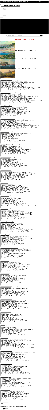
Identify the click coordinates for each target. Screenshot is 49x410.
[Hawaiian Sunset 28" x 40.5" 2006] (5, 240)
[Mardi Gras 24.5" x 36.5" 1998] (4, 280)
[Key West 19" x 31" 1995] (2, 252)
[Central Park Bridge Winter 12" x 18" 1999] (5, 175)
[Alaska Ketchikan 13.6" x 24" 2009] (4, 134)
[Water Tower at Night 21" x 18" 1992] (5, 383)
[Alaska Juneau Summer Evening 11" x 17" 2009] (6, 133)
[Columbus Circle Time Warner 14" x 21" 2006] (6, 191)
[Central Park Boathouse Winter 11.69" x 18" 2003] (6, 174)
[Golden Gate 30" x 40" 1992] (4, 225)
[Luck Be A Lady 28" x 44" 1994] (5, 262)
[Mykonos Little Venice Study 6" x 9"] (6, 294)
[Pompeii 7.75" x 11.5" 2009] (2, 325)
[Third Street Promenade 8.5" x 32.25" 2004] (5, 366)
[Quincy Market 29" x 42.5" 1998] (3, 328)
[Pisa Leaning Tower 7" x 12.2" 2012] (4, 399)
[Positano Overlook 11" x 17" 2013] (4, 402)
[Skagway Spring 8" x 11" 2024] (4, 105)
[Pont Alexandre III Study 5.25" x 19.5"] (5, 323)
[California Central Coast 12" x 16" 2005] (5, 153)
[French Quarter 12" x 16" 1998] (5, 223)
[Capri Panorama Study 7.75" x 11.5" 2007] (5, 158)
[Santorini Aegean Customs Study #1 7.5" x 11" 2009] (7, 344)
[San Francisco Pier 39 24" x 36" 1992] (4, 338)
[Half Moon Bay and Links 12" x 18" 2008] (8, 238)
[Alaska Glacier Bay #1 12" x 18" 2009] (4, 132)
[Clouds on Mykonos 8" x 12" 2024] (4, 116)
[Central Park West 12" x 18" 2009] (4, 183)
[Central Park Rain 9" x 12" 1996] (5, 168)
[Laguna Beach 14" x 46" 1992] (5, 256)
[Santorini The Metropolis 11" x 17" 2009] (5, 348)
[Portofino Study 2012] (3, 400)
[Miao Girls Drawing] (2, 284)
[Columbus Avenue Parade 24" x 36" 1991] (7, 303)
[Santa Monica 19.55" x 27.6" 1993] (3, 342)
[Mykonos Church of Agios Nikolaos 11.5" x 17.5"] (7, 291)
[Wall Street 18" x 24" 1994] (3, 380)
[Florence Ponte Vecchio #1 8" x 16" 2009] (5, 218)
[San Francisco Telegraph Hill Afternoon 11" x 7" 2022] (7, 68)
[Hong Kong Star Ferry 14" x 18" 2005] (5, 243)
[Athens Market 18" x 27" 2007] (3, 142)
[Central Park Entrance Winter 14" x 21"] (6, 177)
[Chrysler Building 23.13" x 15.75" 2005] (4, 190)
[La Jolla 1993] (2, 254)
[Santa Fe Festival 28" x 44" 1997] (2, 341)
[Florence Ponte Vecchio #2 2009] (5, 219)
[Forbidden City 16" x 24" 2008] (3, 221)
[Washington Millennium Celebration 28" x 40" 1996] (5, 382)
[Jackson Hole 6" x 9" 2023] (5, 94)
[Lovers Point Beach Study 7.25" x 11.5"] (5, 275)
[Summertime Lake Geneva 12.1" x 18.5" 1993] (5, 360)
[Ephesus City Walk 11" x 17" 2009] (4, 204)
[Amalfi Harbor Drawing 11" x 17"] (3, 138)
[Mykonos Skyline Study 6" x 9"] (5, 295)
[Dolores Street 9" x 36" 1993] (5, 197)
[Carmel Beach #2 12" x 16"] (3, 160)
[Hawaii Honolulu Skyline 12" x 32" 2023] (5, 83)
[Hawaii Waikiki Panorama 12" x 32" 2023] (5, 81)
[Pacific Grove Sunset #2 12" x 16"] (5, 315)
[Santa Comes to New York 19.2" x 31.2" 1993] (6, 340)
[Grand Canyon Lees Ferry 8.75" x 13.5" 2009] (5, 230)
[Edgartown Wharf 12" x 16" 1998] (4, 198)
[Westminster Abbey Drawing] (3, 384)
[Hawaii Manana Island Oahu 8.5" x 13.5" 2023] (6, 99)
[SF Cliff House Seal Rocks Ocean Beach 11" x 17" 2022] (7, 50)
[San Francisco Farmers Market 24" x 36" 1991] (6, 336)
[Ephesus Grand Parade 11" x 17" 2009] (5, 207)
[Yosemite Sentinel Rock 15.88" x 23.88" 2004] (5, 390)
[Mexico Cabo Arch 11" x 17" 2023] (4, 85)
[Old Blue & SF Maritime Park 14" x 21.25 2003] (5, 312)
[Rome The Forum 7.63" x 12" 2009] (4, 331)
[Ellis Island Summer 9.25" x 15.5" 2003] (4, 201)
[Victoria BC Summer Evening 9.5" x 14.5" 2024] (6, 106)
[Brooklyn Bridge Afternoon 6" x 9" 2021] (6, 107)
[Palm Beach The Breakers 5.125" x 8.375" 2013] (5, 393)
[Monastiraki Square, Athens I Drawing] (6, 286)
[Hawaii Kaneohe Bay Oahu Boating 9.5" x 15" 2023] (7, 98)
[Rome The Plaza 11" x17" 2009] (3, 332)
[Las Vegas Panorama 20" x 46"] (4, 263)
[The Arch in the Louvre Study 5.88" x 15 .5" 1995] (6, 364)
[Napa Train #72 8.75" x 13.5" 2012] (3, 297)
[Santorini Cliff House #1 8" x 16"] (5, 345)
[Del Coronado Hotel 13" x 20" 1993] (4, 196)
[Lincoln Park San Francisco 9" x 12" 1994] (5, 268)
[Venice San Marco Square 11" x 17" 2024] (5, 118)
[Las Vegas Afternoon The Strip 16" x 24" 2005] (6, 264)
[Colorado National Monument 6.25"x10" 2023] (6, 102)
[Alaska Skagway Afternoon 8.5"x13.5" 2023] (6, 101)
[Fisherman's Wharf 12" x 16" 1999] (5, 211)
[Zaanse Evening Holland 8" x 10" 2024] (5, 113)
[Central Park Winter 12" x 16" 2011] (5, 170)
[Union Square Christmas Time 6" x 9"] (6, 376)
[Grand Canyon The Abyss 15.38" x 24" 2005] (5, 234)
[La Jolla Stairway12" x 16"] (4, 257)
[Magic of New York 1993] (4, 277)
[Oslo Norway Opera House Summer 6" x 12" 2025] (7, 120)
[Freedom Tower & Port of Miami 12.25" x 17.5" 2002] (7, 222)
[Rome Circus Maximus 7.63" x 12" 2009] (5, 330)
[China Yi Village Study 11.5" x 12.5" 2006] (5, 188)
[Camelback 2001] (3, 154)
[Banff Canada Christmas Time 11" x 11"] (6, 109)
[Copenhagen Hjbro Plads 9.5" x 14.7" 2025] (5, 123)
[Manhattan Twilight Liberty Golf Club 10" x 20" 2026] (9, 125)
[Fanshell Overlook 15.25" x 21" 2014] (4, 209)
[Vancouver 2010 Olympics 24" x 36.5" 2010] (5, 377)
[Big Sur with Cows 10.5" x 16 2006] (4, 147)
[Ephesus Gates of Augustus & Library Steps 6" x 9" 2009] (9, 206)
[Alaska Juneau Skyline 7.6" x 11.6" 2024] (5, 110)
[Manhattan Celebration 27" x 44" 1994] (5, 279)
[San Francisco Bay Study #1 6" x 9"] (5, 334)
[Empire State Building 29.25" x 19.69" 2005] (5, 203)
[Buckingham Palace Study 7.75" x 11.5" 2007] (5, 151)
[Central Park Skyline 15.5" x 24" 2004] (4, 181)
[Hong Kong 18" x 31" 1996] (4, 241)
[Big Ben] (2, 145)
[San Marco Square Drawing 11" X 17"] (6, 339)
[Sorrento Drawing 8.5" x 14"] (2, 353)
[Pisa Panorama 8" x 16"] (3, 398)
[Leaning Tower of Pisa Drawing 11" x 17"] (6, 266)
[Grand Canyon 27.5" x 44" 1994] (5, 228)
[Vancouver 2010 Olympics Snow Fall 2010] (7, 378)
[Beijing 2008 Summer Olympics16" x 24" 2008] (5, 144)
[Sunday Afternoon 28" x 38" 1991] (5, 361)
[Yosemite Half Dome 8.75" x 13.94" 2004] (4, 389)
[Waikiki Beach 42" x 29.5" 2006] (3, 379)
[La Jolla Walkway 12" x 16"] (4, 258)
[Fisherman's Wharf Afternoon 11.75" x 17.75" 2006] (6, 212)
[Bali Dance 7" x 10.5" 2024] (3, 115)
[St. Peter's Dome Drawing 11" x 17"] (3, 358)
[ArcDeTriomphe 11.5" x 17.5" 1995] (4, 141)
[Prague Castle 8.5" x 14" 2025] (3, 122)
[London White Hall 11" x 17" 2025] (4, 121)
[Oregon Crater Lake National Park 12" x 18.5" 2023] (7, 92)
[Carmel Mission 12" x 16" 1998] (5, 159)
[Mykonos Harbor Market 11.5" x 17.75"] (5, 292)
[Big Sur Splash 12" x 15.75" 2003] (3, 146)
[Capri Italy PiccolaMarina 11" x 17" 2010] (5, 157)
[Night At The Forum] (4, 304)
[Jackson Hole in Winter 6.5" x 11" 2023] (5, 95)
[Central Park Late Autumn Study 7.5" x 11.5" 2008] (6, 180)
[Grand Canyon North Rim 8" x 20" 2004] (5, 232)
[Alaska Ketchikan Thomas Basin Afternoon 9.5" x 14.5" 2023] (9, 100)
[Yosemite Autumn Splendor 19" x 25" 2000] (4, 391)
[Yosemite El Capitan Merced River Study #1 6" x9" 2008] (8, 387)
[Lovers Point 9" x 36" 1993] (5, 273)
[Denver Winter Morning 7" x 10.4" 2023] (5, 86)
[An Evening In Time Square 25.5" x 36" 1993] (4, 140)
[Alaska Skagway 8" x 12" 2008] (4, 131)
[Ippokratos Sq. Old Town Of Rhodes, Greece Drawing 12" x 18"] (9, 248)
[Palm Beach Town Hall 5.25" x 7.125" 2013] (5, 394)
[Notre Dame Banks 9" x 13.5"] (4, 308)
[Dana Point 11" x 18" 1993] (4, 193)
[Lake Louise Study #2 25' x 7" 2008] (4, 261)
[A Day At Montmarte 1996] (4, 194)
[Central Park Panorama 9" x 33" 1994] (6, 167)
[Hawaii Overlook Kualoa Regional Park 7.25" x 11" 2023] (8, 96)
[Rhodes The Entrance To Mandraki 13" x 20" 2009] (7, 329)
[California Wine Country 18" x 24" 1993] (8, 300)
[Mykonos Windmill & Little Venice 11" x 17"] (6, 296)
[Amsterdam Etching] (3, 139)
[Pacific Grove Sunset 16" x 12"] (4, 314)
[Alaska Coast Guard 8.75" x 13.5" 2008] (4, 129)
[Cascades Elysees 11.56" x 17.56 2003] (4, 163)
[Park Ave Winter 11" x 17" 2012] (3, 397)
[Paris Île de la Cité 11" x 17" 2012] (2, 395)
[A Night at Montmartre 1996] (5, 287)
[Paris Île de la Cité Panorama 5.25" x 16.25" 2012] (4, 396)
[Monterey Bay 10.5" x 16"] (3, 276)
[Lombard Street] (6, 351)
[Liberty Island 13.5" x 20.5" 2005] (3, 267)
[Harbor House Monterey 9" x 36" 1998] (5, 239)
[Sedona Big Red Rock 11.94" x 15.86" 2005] (4, 349)
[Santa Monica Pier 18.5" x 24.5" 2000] (4, 343)
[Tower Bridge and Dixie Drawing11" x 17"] (7, 373)
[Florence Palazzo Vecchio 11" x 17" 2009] (5, 217)
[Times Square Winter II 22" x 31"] (5, 370)
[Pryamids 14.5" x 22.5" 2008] (2, 327)
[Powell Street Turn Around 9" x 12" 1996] (5, 152)
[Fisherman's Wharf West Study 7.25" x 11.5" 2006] (6, 214)
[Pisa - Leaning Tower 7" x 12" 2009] (1, 321)
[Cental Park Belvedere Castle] (6, 171)
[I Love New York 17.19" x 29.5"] (3, 247)
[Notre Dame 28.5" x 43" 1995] (4, 305)
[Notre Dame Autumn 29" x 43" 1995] (4, 306)
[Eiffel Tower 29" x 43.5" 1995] (4, 199)
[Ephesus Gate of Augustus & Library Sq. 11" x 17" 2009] (8, 205)
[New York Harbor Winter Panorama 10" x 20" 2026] (7, 126)
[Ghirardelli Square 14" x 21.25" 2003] (4, 224)
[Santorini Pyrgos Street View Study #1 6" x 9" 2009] (7, 347)
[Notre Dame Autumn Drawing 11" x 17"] (6, 307)
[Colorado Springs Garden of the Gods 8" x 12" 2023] (8, 88)
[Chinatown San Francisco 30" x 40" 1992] (4, 186)
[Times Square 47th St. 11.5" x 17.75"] (5, 367)
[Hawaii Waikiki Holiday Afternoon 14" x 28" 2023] (7, 82)
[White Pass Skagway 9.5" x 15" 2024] (4, 114)
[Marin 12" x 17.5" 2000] (2, 281)
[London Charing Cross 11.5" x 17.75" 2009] (5, 269)
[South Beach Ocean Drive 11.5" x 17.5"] (5, 354)
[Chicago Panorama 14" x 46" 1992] (4, 185)
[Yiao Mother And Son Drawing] (6, 386)
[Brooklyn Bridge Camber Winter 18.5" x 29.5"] (6, 149)
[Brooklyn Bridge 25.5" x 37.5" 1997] (4, 148)
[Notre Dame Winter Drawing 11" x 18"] (6, 309)
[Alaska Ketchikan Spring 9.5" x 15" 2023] (5, 93)
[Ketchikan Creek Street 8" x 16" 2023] (5, 103)
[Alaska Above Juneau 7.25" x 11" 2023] (4, 90)
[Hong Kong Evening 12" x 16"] (4, 242)
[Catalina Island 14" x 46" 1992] (5, 164)
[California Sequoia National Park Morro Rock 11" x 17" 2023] (7, 77)
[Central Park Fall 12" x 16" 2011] (5, 166)
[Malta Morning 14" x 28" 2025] (3, 128)
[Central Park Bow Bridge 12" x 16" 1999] (5, 165)
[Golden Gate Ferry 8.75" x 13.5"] (4, 227)
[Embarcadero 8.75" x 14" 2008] (3, 202)
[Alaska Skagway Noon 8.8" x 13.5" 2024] (5, 108)
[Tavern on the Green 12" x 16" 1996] (4, 371)
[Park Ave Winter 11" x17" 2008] (5, 319)
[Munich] (2, 289)
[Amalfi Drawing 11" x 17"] (2, 137)
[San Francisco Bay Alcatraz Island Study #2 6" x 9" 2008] (6, 352)
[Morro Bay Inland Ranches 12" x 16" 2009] (5, 288)
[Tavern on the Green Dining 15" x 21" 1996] (6, 372)
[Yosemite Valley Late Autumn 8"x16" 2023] (6, 97)
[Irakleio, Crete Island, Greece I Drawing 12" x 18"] (6, 249)
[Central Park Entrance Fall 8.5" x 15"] (5, 176)
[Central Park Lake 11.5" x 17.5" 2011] (4, 179)
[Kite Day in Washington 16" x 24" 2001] (5, 253)
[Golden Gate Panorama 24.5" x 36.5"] (3, 226)
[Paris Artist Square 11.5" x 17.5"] (4, 317)
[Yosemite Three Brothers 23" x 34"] (5, 392)
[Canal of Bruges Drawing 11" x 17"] (5, 155)
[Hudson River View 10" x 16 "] (4, 244)
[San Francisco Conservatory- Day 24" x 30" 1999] (6, 335)
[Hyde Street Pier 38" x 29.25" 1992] (5, 245)
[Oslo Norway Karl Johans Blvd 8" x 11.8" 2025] (6, 124)
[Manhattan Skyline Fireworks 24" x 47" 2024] (6, 111)
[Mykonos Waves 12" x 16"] (4, 290)
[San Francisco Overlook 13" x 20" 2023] (5, 89)
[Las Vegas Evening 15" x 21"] (4, 265)
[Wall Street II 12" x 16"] (3, 381)
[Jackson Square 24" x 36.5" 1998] (3, 251)
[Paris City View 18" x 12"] (3, 318)
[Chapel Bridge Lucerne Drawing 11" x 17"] (6, 184)
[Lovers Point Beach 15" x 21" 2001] (4, 274)
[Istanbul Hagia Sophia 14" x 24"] (5, 237)
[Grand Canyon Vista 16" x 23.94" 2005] (4, 235)
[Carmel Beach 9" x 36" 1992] (3, 161)
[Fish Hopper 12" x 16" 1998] (4, 210)
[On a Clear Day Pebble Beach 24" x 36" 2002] (3, 313)
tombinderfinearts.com (4, 2)
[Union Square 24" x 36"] (3, 374)
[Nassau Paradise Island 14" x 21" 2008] (5, 301)
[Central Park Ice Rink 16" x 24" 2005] (4, 178)
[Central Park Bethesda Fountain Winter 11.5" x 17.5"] (7, 173)
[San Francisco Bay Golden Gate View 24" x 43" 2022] (7, 58)
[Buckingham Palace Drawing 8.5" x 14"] (6, 150)
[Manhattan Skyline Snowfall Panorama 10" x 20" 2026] (8, 127)
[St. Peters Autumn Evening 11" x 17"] (5, 357)
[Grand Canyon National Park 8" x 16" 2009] (6, 231)
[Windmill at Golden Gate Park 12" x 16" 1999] (7, 385)
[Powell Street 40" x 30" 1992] (3, 326)
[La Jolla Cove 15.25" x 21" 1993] (5, 255)
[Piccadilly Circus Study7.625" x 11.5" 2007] (5, 320)
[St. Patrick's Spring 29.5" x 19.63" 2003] (4, 356)
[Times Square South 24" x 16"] (4, 369)
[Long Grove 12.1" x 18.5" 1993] (4, 271)
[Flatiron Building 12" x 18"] (4, 215)
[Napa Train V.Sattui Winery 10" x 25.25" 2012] (6, 299)
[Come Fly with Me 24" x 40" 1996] (5, 192)
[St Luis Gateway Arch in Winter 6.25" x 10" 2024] (4, 112)
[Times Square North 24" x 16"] (4, 368)
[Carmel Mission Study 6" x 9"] (5, 162)
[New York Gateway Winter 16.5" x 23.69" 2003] (4, 310)
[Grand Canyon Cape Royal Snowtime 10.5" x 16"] (7, 229)
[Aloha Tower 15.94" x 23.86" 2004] (3, 135)
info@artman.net (32, 1)
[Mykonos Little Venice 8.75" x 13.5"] (5, 293)
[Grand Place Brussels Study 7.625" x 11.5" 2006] (5, 236)
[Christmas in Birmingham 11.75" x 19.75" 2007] (5, 189)
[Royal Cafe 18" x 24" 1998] (3, 333)
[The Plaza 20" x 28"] (2, 365)
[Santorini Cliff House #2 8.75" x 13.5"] (5, 346)
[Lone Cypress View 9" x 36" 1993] (4, 270)
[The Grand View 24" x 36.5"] (4, 363)
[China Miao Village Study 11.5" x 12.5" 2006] (5, 187)
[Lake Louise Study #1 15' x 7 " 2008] (4, 260)
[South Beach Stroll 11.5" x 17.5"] (4, 355)
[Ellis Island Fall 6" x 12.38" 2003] (3, 200)
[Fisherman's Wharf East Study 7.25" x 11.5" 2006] (6, 213)
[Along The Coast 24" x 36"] (4, 136)
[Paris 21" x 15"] (2, 316)
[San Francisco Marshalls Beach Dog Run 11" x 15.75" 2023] (8, 87)
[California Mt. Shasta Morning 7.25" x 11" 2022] (6, 78)
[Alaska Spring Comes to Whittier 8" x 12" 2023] (6, 80)
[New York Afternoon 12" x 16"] (4, 302)
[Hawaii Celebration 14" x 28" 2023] (4, 84)
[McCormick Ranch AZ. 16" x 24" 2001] (5, 283)
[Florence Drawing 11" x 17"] (4, 216)
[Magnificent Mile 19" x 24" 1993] (6, 278)
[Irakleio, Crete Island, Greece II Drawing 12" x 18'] (6, 250)
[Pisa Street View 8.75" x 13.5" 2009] (3, 322)
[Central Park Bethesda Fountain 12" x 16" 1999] (6, 172)
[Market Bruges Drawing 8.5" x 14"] (5, 282)
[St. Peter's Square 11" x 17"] (3, 359)
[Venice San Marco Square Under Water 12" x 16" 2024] (7, 119)
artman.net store (13, 2)
